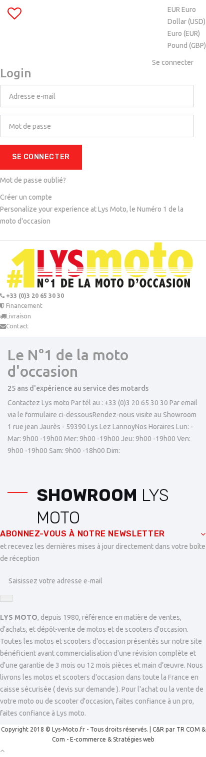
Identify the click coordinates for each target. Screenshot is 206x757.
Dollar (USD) (187, 21)
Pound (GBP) (187, 45)
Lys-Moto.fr (68, 729)
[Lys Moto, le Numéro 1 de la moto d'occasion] (103, 266)
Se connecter (41, 157)
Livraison (18, 316)
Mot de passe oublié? (33, 180)
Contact (17, 326)
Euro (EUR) (184, 33)
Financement (23, 305)
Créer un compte (26, 197)
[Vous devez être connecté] (15, 16)
